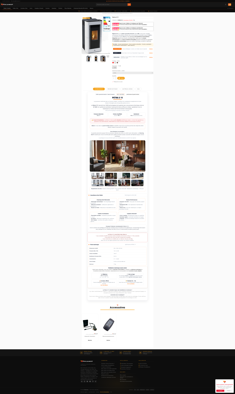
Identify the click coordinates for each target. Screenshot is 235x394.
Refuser (228, 390)
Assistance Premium (125, 368)
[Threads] (93, 381)
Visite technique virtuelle (127, 365)
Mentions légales (84, 392)
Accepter (220, 390)
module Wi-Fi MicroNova (90, 336)
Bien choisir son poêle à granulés (109, 368)
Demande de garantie (126, 367)
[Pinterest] (87, 381)
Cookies (97, 392)
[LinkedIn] (82, 381)
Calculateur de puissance (127, 363)
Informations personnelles (126, 381)
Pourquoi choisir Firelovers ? (107, 363)
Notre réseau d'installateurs (107, 365)
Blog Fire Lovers (105, 373)
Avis (138, 89)
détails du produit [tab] (113, 89)
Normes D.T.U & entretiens (107, 375)
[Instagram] (84, 381)
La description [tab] (99, 89)
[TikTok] (95, 381)
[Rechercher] (129, 4)
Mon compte (123, 375)
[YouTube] (90, 381)
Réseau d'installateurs (145, 367)
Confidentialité (92, 392)
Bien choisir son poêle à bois (108, 370)
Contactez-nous (144, 365)
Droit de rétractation (104, 392)
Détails (151, 48)
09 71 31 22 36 (143, 363)
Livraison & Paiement (106, 367)
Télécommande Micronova (108, 336)
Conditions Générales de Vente (108, 377)
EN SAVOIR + (144, 24)
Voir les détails (104, 285)
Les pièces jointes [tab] (127, 89)
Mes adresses (123, 379)
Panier (121, 78)
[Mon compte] (225, 4)
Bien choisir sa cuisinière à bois (108, 372)
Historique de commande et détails (126, 377)
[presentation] (107, 56)
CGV (111, 392)
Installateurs (231, 8)
